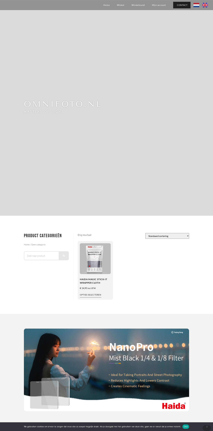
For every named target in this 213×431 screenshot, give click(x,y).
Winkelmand (138, 5)
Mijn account (159, 5)
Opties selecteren (90, 294)
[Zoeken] (63, 256)
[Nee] (207, 428)
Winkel (120, 5)
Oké (186, 426)
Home (106, 5)
